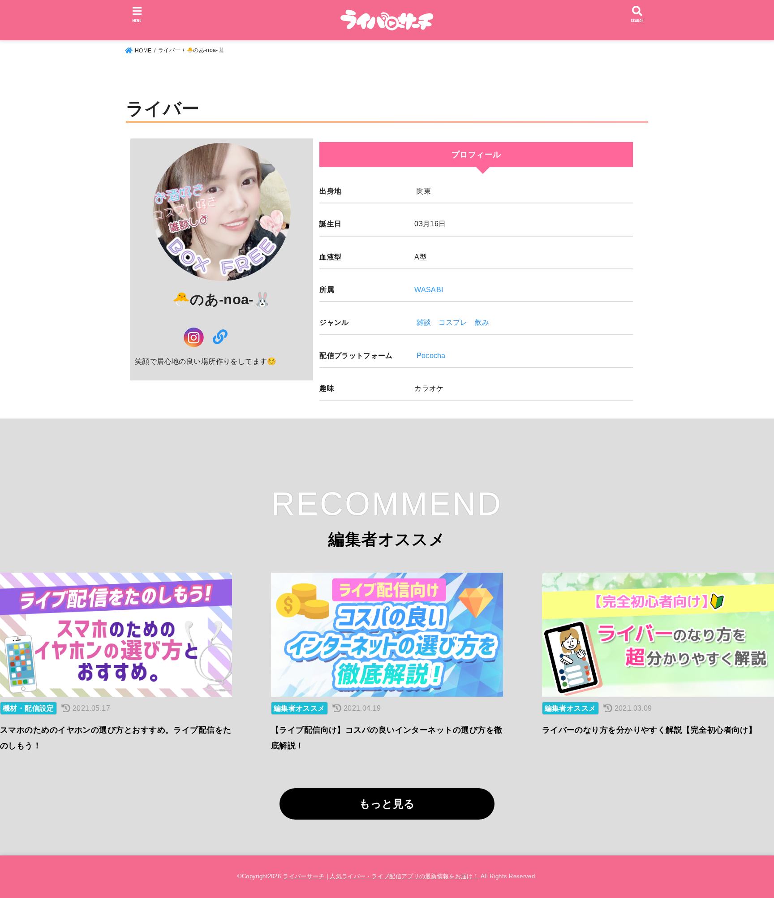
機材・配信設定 (28, 708)
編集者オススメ (299, 708)
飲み (482, 322)
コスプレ (453, 322)
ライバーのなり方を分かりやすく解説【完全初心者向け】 (649, 729)
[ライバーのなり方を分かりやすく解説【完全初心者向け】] (658, 634)
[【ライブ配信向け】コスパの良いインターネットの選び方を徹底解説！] (387, 634)
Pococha (431, 355)
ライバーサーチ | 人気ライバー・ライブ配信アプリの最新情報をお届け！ (381, 876)
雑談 (424, 322)
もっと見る (387, 804)
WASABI (428, 289)
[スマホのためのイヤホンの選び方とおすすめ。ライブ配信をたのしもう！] (116, 634)
